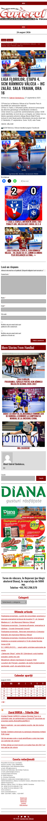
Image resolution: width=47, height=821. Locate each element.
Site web (3, 314)
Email (3, 306)
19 (19, 693)
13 (25, 691)
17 (4, 693)
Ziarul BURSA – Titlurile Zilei (23, 712)
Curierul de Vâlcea (27, 819)
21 (31, 693)
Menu (23, 3)
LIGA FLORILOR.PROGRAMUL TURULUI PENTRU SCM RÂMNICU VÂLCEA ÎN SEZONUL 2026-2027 (24, 381)
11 (11, 691)
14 (31, 691)
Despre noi (23, 798)
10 (4, 691)
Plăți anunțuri (24, 805)
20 (25, 693)
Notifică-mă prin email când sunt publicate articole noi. (11, 334)
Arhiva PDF (23, 800)
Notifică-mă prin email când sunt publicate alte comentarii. (11, 326)
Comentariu (5, 274)
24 (4, 695)
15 (37, 691)
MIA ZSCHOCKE (23, 448)
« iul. (3, 702)
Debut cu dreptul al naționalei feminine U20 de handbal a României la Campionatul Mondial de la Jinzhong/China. (23, 416)
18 (11, 693)
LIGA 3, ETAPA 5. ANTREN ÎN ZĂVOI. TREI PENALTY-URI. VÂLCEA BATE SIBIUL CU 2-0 (23, 222)
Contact (23, 803)
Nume (3, 298)
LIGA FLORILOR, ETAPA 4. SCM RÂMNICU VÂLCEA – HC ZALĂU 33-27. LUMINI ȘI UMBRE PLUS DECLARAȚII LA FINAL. (23, 252)
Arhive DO (23, 801)
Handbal (10, 40)
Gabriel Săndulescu (16, 98)
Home (4, 40)
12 (19, 691)
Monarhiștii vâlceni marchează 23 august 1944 (19, 660)
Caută (3, 475)
